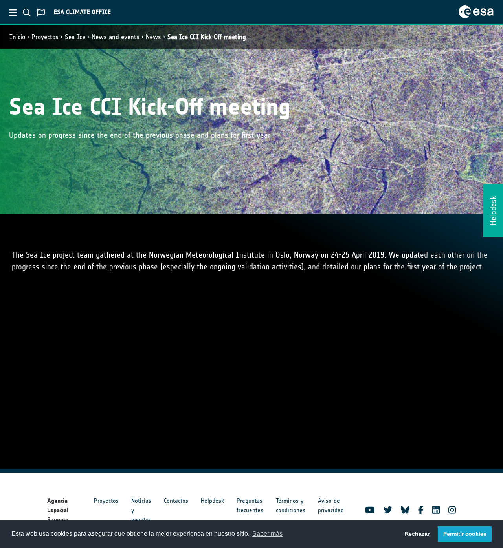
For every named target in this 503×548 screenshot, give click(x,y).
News (153, 37)
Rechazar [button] (417, 534)
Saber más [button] (267, 533)
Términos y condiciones (290, 505)
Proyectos (45, 37)
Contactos (176, 500)
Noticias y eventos (141, 510)
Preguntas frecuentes (250, 505)
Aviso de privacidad (331, 505)
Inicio (17, 37)
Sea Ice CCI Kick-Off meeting (206, 37)
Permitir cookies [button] (464, 534)
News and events (116, 37)
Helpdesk (212, 500)
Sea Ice (75, 37)
